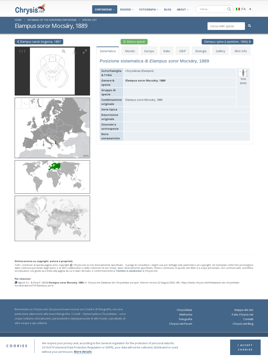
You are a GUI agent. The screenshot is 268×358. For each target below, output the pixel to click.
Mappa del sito (243, 310)
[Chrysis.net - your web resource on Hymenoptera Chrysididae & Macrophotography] (30, 9)
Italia (166, 51)
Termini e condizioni (129, 270)
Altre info (240, 51)
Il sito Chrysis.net (242, 314)
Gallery (220, 51)
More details (83, 352)
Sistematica (108, 51)
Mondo (130, 51)
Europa (149, 51)
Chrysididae (103, 9)
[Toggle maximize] (85, 51)
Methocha (185, 314)
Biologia (200, 51)
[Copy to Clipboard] (16, 282)
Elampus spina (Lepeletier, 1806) (226, 42)
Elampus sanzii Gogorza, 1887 (40, 42)
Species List (89, 19)
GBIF (182, 51)
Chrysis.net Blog (243, 324)
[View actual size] (64, 51)
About (181, 9)
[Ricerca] (229, 9)
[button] (52, 126)
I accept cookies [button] (245, 347)
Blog (167, 9)
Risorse (125, 9)
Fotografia (147, 9)
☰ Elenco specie (134, 42)
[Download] (74, 51)
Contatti (248, 319)
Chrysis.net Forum (180, 324)
